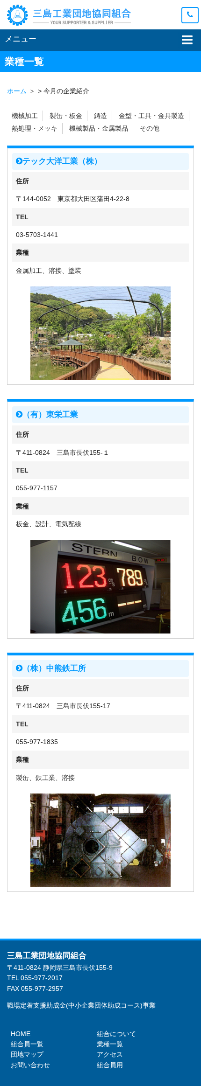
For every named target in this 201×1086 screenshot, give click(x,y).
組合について (116, 1033)
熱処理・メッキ (34, 128)
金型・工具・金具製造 (151, 115)
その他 (149, 128)
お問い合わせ (30, 1065)
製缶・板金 (66, 115)
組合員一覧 (27, 1044)
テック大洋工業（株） (62, 161)
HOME (20, 1033)
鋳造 (100, 115)
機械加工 (25, 115)
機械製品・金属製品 (98, 128)
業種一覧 (110, 1044)
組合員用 (110, 1065)
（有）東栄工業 (50, 414)
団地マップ (27, 1054)
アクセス (110, 1054)
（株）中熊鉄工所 (54, 668)
